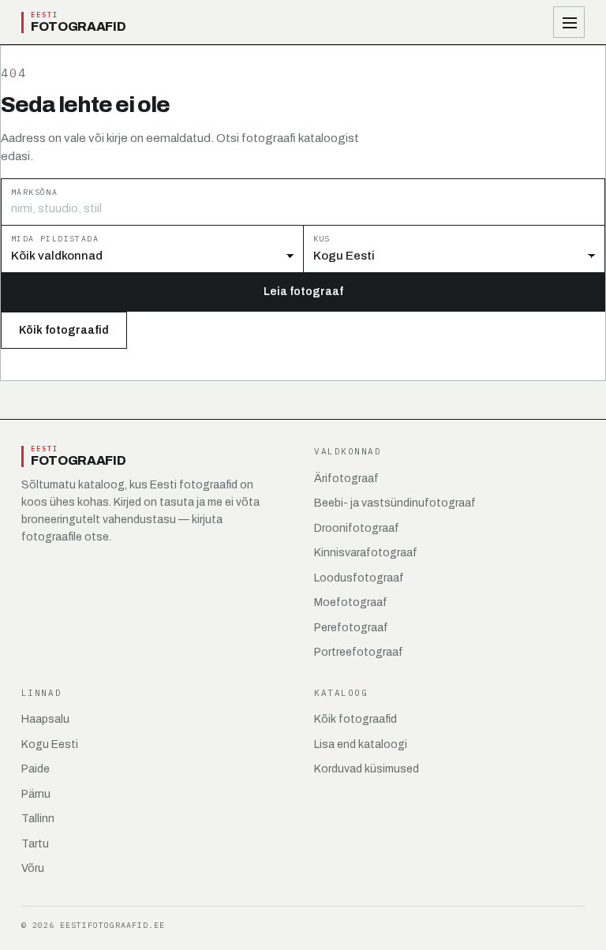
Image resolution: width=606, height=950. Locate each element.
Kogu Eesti (49, 744)
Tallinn (37, 819)
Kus (322, 239)
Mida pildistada (55, 239)
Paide (35, 769)
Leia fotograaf (303, 291)
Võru (32, 868)
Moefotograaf (350, 602)
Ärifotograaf (346, 478)
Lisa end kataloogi (360, 744)
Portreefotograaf (358, 652)
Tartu (35, 844)
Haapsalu (45, 719)
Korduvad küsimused (366, 769)
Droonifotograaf (356, 528)
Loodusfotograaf (359, 578)
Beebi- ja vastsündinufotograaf (395, 503)
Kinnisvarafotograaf (365, 553)
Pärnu (35, 794)
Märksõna (34, 192)
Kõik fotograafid (64, 330)
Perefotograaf (351, 628)
